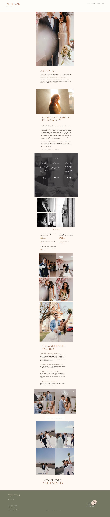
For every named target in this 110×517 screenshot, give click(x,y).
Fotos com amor (9, 6)
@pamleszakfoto (11, 499)
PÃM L (9, 3)
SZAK (17, 3)
